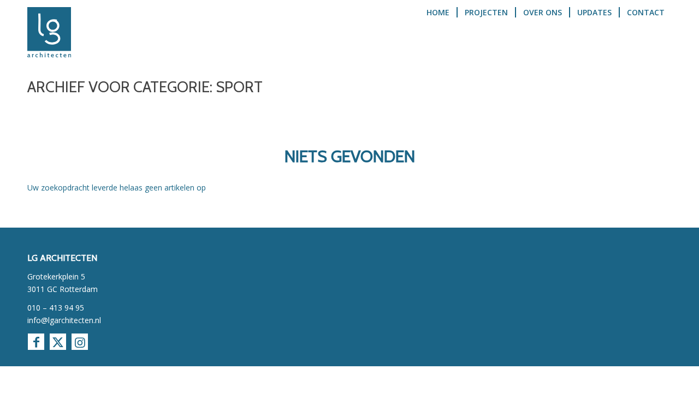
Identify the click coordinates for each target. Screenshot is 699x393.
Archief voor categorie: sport (145, 87)
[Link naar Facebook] (36, 342)
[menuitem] (438, 32)
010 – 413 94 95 (55, 307)
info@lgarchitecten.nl (64, 320)
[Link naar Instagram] (80, 342)
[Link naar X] (58, 342)
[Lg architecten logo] (49, 32)
